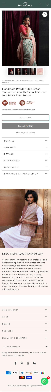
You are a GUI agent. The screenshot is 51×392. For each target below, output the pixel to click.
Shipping (15, 110)
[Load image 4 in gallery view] (32, 71)
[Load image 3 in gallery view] (25, 71)
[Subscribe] (47, 346)
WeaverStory (20, 385)
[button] (40, 4)
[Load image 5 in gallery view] (40, 71)
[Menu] (3, 4)
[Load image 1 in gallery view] (11, 71)
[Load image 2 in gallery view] (18, 71)
